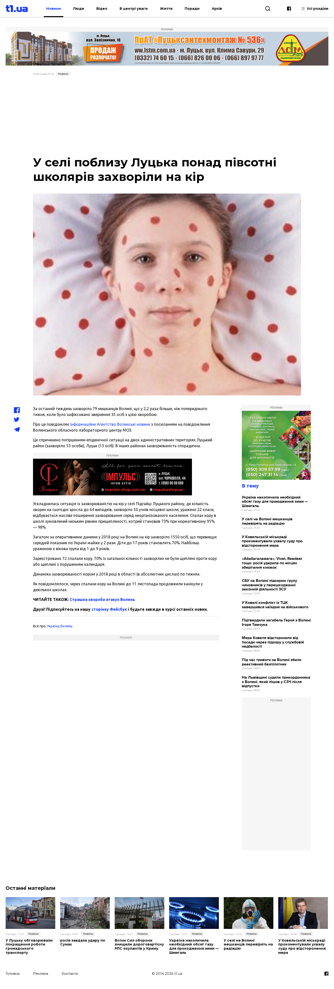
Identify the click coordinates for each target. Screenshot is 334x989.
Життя (166, 8)
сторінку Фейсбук (109, 609)
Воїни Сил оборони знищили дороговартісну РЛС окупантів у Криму (139, 944)
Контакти (70, 973)
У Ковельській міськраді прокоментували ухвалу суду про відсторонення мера (272, 541)
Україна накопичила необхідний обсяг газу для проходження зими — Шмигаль (275, 501)
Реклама (40, 973)
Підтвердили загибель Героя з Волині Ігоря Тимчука (276, 622)
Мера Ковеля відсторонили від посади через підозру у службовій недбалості (273, 642)
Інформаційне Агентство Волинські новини (110, 424)
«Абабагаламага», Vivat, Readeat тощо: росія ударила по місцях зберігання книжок (272, 563)
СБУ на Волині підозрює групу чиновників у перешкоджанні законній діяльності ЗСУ (269, 585)
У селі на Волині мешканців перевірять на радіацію (267, 521)
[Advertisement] (167, 115)
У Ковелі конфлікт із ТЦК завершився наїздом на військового (275, 605)
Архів (217, 8)
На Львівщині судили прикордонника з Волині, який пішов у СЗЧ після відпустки (276, 681)
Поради (192, 8)
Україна (53, 626)
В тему (250, 486)
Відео (101, 8)
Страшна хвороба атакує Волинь (102, 599)
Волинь (66, 626)
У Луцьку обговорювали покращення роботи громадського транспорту (29, 946)
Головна (13, 973)
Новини (53, 8)
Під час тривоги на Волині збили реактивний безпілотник (271, 662)
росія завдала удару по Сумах (82, 942)
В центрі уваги (134, 8)
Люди (78, 8)
